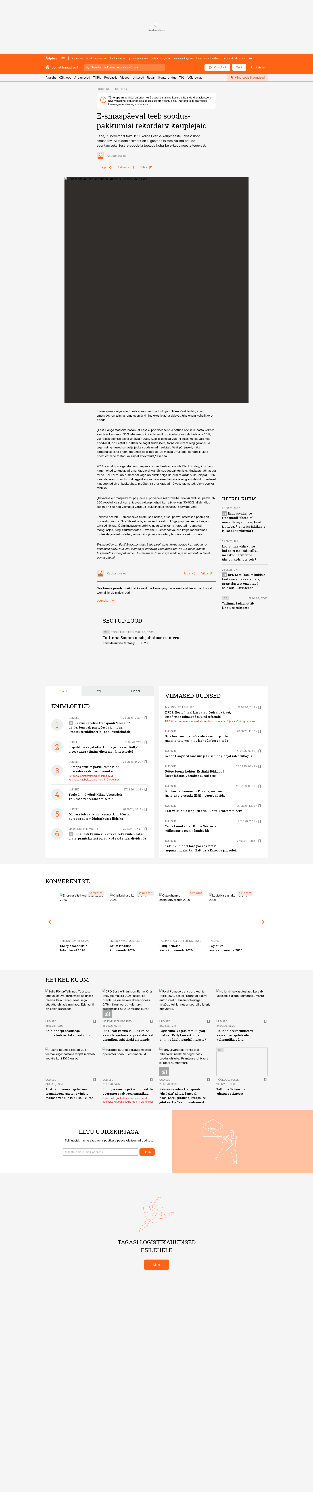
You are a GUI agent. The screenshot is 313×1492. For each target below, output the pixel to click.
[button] (100, 1152)
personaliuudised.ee (234, 58)
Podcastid (110, 77)
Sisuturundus (167, 77)
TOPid (97, 77)
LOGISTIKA (103, 89)
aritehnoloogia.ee (161, 58)
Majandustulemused (83, 828)
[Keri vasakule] (49, 921)
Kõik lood (65, 77)
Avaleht (50, 77)
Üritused (138, 77)
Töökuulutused (122, 632)
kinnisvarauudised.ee (207, 58)
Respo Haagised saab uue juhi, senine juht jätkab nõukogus (208, 756)
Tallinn (214, 940)
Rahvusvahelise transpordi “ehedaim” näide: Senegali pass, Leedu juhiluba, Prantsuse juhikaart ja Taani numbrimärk (243, 522)
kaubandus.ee (118, 58)
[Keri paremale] (263, 921)
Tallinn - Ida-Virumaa (74, 940)
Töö (182, 77)
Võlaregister (195, 77)
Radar (151, 77)
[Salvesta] (145, 718)
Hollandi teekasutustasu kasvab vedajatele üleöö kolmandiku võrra (234, 1035)
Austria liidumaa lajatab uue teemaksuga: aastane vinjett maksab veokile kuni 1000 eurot (69, 1093)
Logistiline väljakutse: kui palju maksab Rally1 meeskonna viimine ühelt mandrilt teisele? (183, 1035)
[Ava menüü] (63, 58)
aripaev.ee (77, 58)
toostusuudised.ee (96, 58)
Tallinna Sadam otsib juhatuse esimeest (142, 637)
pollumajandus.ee (138, 58)
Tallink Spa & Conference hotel (181, 940)
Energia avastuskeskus (126, 940)
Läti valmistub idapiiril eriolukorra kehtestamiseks (204, 811)
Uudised (74, 717)
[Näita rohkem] (250, 58)
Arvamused (82, 77)
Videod (125, 77)
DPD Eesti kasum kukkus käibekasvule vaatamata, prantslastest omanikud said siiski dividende (128, 1035)
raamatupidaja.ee (183, 58)
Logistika (102, 600)
